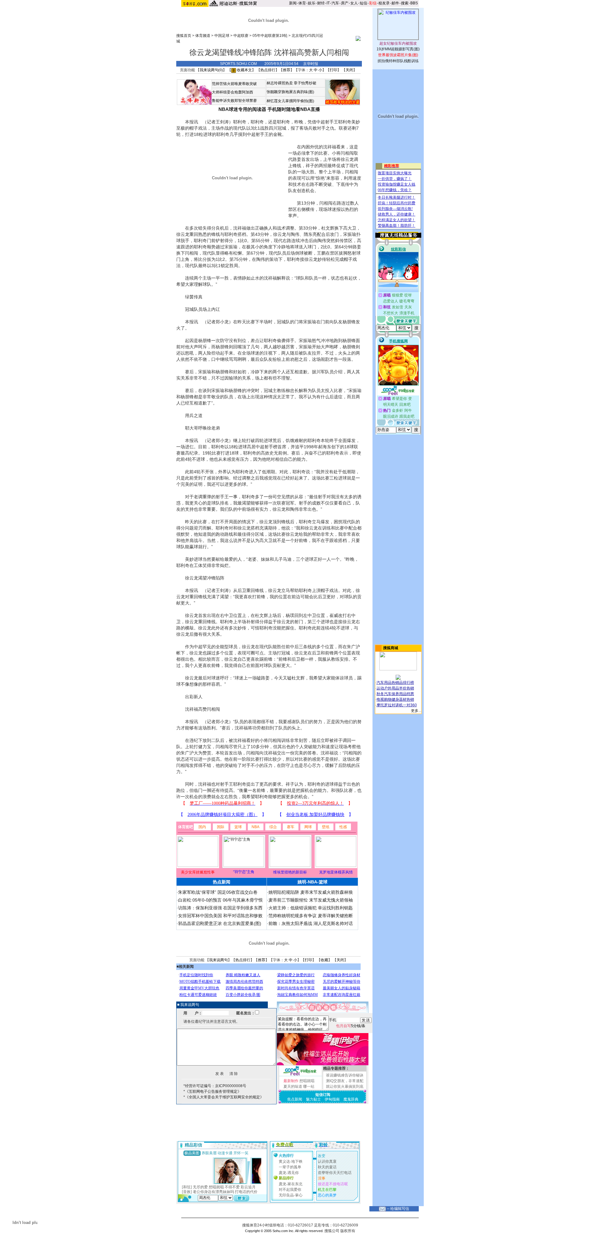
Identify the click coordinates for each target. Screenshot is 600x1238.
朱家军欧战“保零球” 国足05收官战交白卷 (218, 892)
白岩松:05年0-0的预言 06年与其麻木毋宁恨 (220, 899)
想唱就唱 (306, 1081)
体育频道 (202, 35)
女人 (354, 3)
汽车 (335, 3)
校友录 (384, 3)
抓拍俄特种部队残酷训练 (398, 61)
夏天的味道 (292, 1086)
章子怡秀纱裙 (305, 83)
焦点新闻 (294, 1099)
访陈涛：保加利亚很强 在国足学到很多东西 (220, 907)
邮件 (395, 3)
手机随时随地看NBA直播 (294, 109)
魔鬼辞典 (350, 1099)
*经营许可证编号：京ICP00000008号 (214, 1086)
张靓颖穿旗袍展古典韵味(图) (290, 92)
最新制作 (290, 1081)
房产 (344, 3)
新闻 (293, 3)
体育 (302, 3)
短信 (363, 3)
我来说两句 (218, 960)
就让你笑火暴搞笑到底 (344, 1086)
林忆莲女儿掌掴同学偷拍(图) (290, 101)
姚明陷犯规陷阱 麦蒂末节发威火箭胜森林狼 (310, 892)
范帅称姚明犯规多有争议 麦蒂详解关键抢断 (310, 915)
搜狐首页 (183, 35)
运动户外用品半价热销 (395, 688)
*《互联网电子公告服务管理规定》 (212, 1091)
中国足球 (221, 35)
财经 (321, 3)
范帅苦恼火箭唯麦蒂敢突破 (234, 84)
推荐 (286, 70)
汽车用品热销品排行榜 (395, 682)
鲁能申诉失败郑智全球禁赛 (234, 100)
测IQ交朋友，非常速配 (344, 1081)
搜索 (404, 3)
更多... (416, 710)
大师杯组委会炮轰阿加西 (232, 92)
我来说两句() (211, 70)
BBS (414, 3)
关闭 (349, 70)
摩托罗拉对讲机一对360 (397, 705)
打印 (333, 70)
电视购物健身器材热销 (395, 699)
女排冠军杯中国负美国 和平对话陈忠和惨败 (220, 915)
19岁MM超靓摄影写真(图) (398, 49)
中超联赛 (240, 35)
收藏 (324, 960)
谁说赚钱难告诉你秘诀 (344, 1075)
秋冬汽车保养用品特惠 (395, 694)
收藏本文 (244, 70)
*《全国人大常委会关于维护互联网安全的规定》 (223, 1097)
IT (328, 3)
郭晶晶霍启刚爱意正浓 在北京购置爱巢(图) (219, 923)
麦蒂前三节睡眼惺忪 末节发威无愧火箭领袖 (310, 899)
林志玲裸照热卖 (280, 83)
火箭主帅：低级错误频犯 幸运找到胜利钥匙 (310, 907)
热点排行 (267, 70)
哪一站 (308, 1086)
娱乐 (311, 3)
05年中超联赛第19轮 (270, 35)
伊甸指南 (332, 1099)
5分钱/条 (350, 1026)
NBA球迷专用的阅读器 (242, 109)
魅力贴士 (313, 1099)
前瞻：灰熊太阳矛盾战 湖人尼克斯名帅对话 (310, 923)
